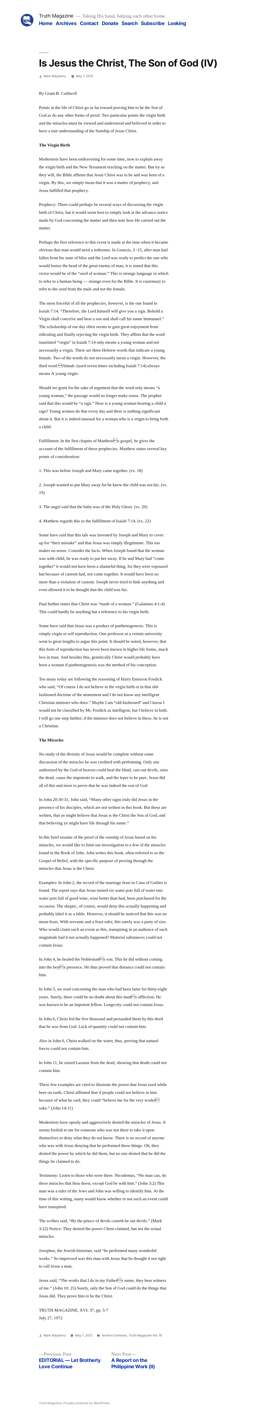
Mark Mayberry (54, 76)
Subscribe (153, 23)
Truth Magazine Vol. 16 (145, 1335)
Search (130, 23)
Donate (110, 23)
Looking (177, 23)
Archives (66, 23)
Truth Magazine (56, 16)
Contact (89, 23)
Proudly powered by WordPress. (86, 1403)
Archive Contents (114, 1335)
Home (46, 23)
